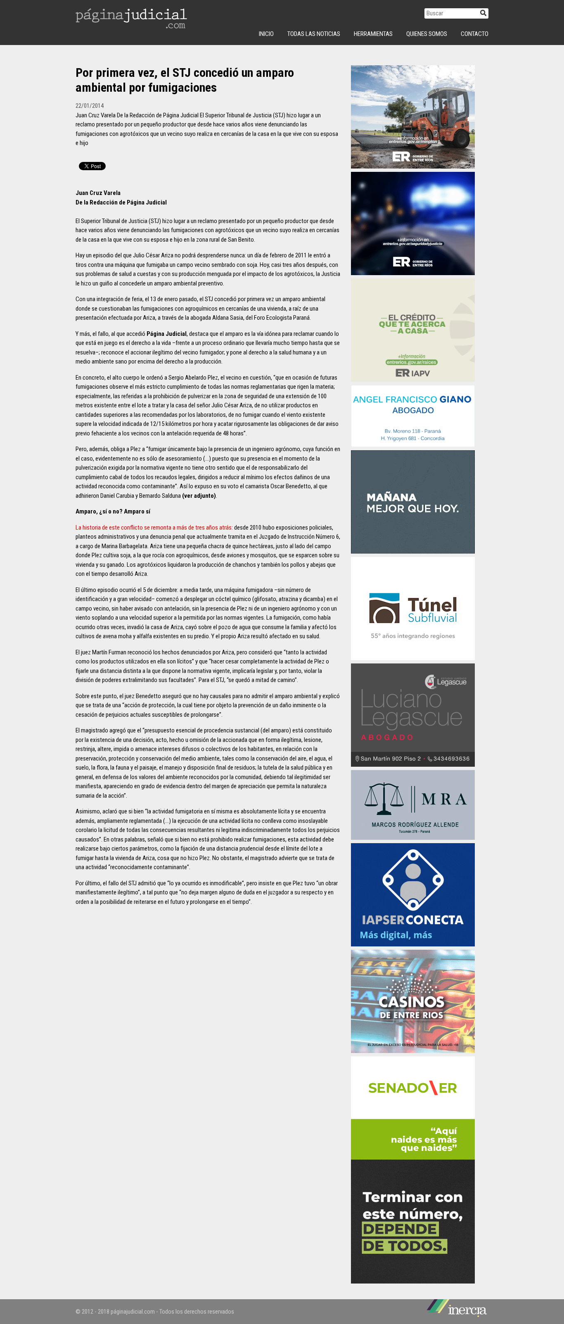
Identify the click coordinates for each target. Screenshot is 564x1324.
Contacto (474, 34)
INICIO (266, 34)
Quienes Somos (426, 34)
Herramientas (373, 34)
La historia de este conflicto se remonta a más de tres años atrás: (154, 527)
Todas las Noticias (313, 34)
